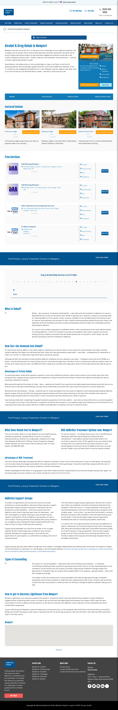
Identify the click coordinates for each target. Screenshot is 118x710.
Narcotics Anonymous (89, 549)
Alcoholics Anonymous (72, 549)
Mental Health (76, 23)
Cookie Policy (65, 672)
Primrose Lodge (11, 131)
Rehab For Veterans (39, 676)
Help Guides (88, 23)
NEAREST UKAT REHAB (89, 56)
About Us (98, 23)
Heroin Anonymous (12, 551)
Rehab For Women (39, 679)
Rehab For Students (39, 672)
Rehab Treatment (46, 23)
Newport (59, 650)
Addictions (18, 23)
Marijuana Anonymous (28, 551)
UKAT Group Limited (69, 2)
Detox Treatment (31, 23)
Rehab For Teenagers (40, 674)
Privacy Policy (65, 667)
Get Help (8, 23)
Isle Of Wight (72, 275)
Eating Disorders (62, 23)
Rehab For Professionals (41, 669)
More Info (105, 85)
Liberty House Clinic (85, 131)
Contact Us (109, 23)
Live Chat (91, 11)
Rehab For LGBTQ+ (39, 667)
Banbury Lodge (47, 131)
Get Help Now (77, 11)
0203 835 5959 (102, 257)
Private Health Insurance (69, 669)
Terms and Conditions (78, 672)
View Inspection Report (89, 85)
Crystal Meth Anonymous (46, 551)
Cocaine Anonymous (105, 549)
